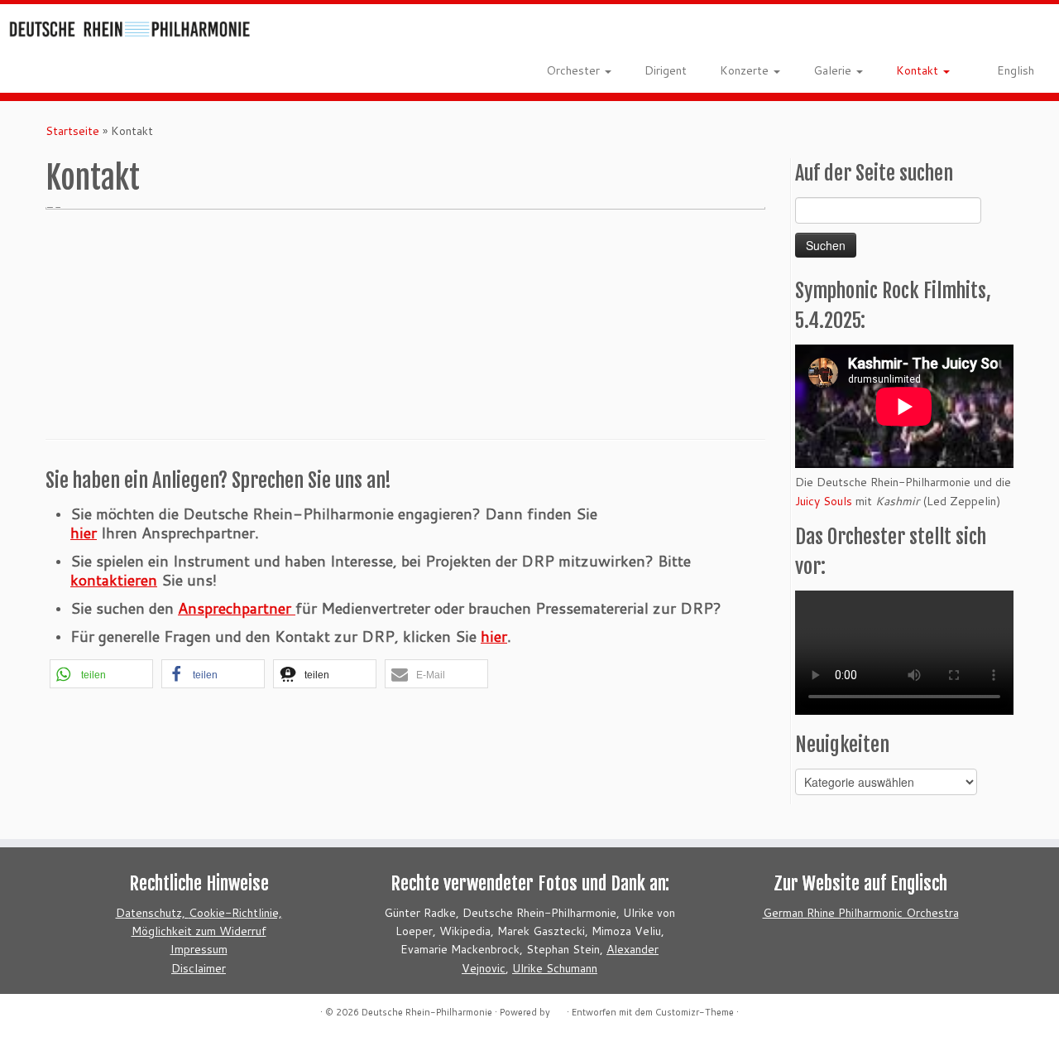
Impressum (199, 949)
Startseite (72, 131)
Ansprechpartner (236, 608)
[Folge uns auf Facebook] (324, 33)
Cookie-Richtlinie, (235, 912)
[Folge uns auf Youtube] (348, 33)
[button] (101, 673)
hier (83, 532)
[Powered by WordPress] (558, 1009)
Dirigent (666, 70)
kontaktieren (113, 580)
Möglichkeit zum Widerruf (199, 931)
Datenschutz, (152, 912)
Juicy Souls (823, 501)
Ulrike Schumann (554, 968)
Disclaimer (198, 968)
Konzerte (746, 70)
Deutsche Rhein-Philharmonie (427, 1012)
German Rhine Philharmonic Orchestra (861, 912)
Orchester (574, 70)
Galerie (834, 70)
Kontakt (919, 70)
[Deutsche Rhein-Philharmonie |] (122, 25)
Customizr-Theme (694, 1012)
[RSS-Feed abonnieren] (300, 33)
